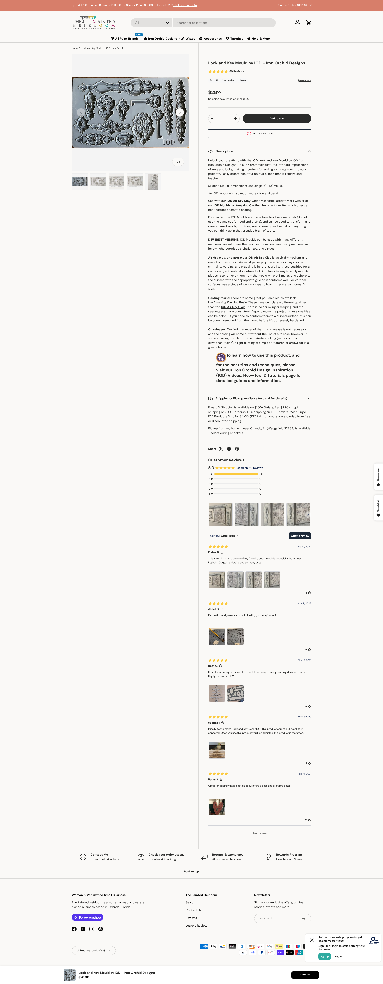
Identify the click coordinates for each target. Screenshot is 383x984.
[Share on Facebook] (229, 449)
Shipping (213, 99)
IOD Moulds (222, 205)
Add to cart (277, 118)
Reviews (191, 918)
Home (75, 48)
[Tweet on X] (221, 449)
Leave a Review (196, 926)
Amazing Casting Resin (252, 205)
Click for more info (185, 5)
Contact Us (193, 910)
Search (190, 902)
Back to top (191, 871)
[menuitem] (126, 38)
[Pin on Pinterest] (237, 449)
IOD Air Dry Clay (239, 201)
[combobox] (203, 22)
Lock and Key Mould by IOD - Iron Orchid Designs (104, 48)
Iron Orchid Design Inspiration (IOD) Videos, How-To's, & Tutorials (254, 372)
